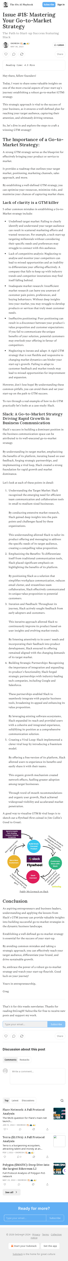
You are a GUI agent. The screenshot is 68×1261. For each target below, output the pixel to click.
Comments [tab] (10, 1059)
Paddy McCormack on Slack (34, 891)
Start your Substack (25, 1245)
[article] (34, 1119)
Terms (45, 1234)
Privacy (36, 1234)
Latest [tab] (15, 1100)
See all (9, 1192)
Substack (18, 1254)
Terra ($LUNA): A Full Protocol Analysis (24, 1139)
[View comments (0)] (14, 54)
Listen (60, 45)
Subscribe (49, 4)
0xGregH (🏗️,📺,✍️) (20, 43)
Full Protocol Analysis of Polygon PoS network (24, 1174)
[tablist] (17, 1059)
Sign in (61, 4)
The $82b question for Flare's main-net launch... (25, 1119)
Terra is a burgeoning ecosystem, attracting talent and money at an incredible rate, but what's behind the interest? (24, 1147)
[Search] (62, 1100)
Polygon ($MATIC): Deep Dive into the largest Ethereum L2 (26, 1166)
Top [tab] (6, 1100)
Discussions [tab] (28, 1100)
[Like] (6, 54)
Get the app (50, 1245)
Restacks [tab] (24, 1059)
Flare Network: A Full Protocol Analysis (24, 1111)
